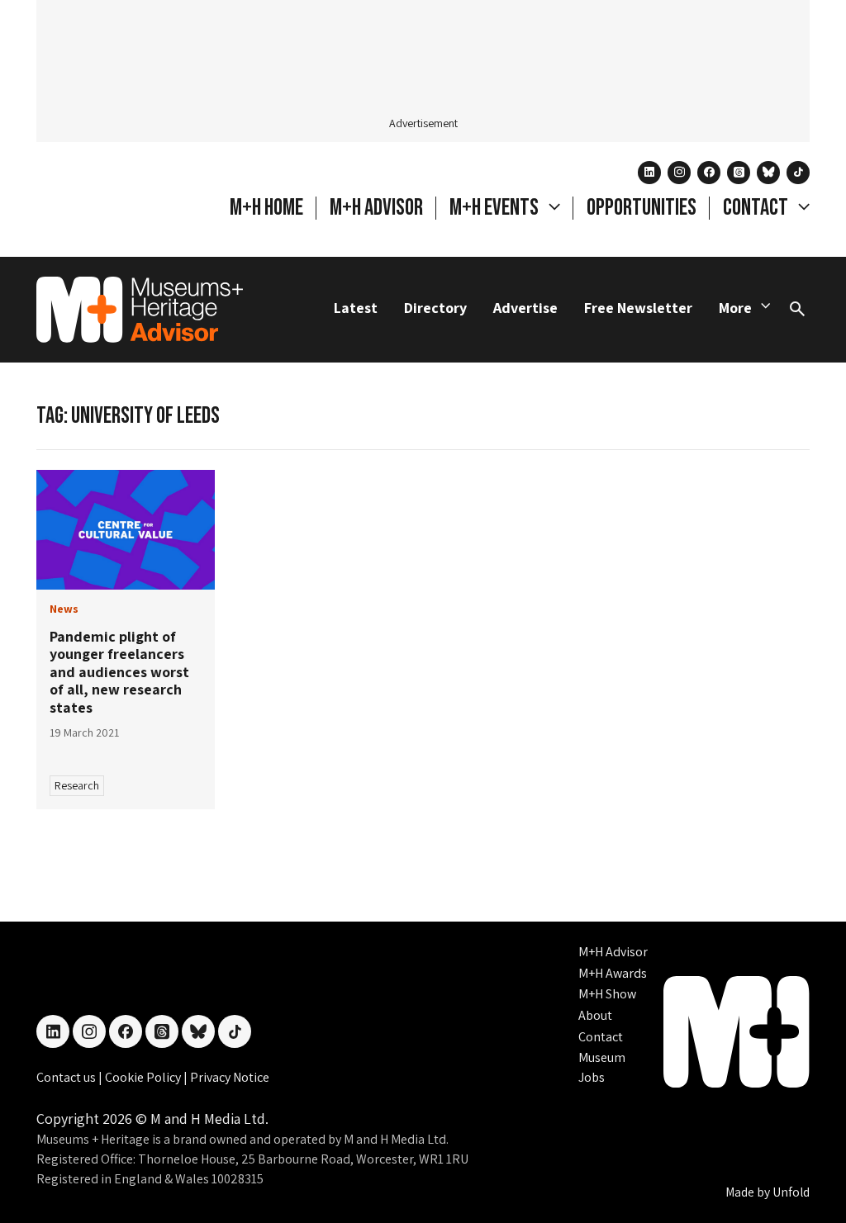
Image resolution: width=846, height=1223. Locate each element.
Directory (435, 307)
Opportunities (641, 207)
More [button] (735, 307)
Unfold (791, 1192)
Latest (356, 307)
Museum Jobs (601, 1067)
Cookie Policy (144, 1077)
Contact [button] (757, 207)
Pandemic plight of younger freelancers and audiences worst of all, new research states (119, 672)
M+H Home (266, 207)
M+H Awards (612, 973)
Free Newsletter (638, 307)
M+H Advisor (376, 207)
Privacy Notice (229, 1077)
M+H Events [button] (495, 207)
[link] (125, 529)
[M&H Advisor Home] (139, 310)
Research (77, 785)
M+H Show (607, 994)
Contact (600, 1036)
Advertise (525, 307)
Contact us (67, 1077)
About (595, 1015)
